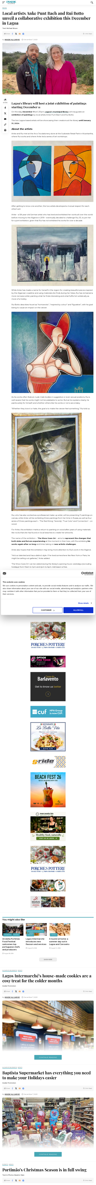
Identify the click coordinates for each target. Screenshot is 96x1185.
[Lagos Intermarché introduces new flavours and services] (36, 929)
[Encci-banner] (48, 902)
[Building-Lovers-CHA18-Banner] (48, 711)
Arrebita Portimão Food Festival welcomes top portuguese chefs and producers (11, 944)
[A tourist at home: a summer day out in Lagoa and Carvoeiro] (59, 929)
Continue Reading (48, 1057)
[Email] (19, 34)
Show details (83, 603)
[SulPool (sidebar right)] (48, 661)
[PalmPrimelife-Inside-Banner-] (48, 636)
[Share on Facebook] (12, 34)
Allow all (78, 610)
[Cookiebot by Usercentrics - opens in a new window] (83, 573)
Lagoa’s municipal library (56, 112)
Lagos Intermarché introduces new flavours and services (36, 942)
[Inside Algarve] (11, 2)
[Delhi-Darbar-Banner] (48, 737)
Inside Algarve (12, 40)
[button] (4, 2)
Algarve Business (35, 931)
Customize (46, 610)
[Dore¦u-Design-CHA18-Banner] (48, 885)
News (4, 8)
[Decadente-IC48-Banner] (48, 686)
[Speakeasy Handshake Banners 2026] (48, 787)
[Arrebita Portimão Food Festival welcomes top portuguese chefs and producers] (12, 929)
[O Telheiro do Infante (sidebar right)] (48, 826)
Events (8, 935)
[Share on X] (16, 34)
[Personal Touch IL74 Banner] (48, 762)
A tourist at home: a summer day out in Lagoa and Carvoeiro (59, 942)
